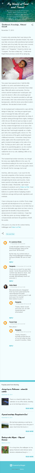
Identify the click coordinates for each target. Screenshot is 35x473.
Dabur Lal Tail (24, 187)
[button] (32, 25)
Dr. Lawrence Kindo (15, 242)
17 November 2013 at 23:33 (17, 244)
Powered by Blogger (18, 465)
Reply (11, 262)
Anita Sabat (13, 285)
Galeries (22, 469)
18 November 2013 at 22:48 (23, 304)
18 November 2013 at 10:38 (17, 287)
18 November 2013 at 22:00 (17, 324)
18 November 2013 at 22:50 (23, 332)
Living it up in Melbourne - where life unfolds (14, 390)
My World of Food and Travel (17, 5)
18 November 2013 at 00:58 (23, 266)
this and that (10, 234)
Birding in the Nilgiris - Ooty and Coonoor (13, 438)
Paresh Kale (13, 322)
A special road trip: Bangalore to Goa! (15, 414)
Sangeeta (12, 266)
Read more (29, 408)
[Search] (32, 4)
